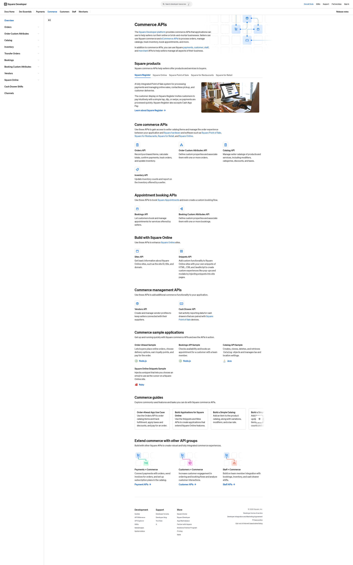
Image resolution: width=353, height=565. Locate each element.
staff (206, 47)
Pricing (179, 531)
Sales (179, 535)
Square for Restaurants (146, 135)
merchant (143, 50)
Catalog (8, 40)
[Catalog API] (243, 152)
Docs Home (9, 11)
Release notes (342, 11)
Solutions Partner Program (187, 528)
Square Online (11, 79)
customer (198, 47)
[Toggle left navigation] (49, 20)
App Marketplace (183, 521)
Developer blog (161, 517)
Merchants (83, 11)
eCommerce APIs (169, 38)
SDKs (318, 4)
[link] (132, 63)
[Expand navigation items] (39, 27)
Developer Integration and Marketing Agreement (245, 517)
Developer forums (162, 514)
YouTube (159, 521)
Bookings (9, 60)
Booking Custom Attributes (17, 66)
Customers (64, 11)
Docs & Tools (308, 4)
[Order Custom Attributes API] (198, 152)
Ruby (141, 384)
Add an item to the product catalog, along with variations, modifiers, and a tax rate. (227, 417)
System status (140, 531)
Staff (74, 11)
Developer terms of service (253, 513)
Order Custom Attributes (16, 33)
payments (188, 47)
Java (229, 360)
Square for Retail (166, 135)
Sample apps (139, 528)
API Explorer (139, 521)
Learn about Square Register (149, 110)
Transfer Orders (12, 53)
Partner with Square (184, 524)
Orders (7, 26)
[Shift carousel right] (259, 419)
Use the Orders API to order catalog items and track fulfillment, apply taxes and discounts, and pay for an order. (152, 419)
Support (326, 4)
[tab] (143, 75)
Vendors (8, 73)
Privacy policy (257, 520)
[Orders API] (154, 152)
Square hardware (172, 132)
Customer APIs (186, 484)
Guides (137, 514)
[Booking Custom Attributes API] (198, 216)
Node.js (143, 360)
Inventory (9, 46)
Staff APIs (227, 484)
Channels (9, 93)
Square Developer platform (152, 31)
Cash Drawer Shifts (13, 86)
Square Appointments (168, 199)
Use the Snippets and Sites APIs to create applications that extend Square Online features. (190, 419)
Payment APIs (141, 484)
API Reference (140, 517)
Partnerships (336, 4)
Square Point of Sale (211, 132)
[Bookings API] (154, 216)
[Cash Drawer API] (198, 311)
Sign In (346, 4)
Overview (9, 20)
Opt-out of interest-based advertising (249, 523)
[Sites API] (154, 263)
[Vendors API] (154, 311)
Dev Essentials (25, 11)
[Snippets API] (198, 263)
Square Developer (183, 517)
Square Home (182, 514)
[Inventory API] (154, 175)
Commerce (52, 11)
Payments (40, 11)
